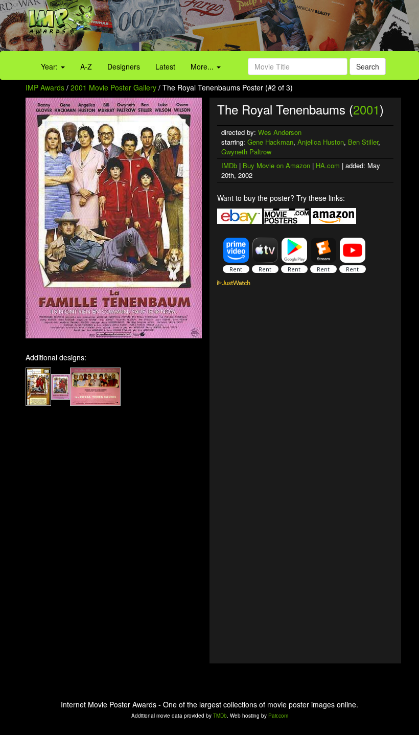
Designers (123, 66)
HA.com (328, 165)
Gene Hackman (270, 142)
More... (203, 66)
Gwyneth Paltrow (246, 151)
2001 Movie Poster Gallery (113, 87)
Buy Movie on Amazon (276, 165)
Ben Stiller (363, 142)
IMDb (229, 165)
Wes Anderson (279, 132)
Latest (165, 66)
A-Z (86, 66)
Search (367, 66)
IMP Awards (45, 87)
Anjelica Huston (320, 142)
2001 (366, 109)
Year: (50, 66)
